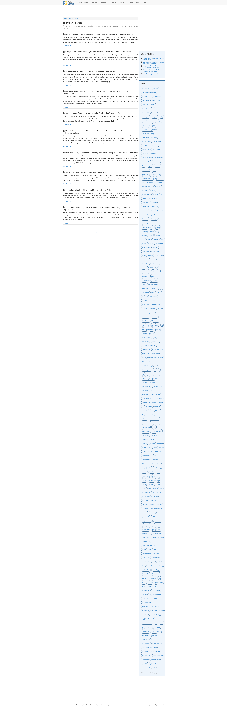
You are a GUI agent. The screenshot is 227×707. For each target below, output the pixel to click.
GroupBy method (152, 215)
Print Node (145, 92)
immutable (158, 186)
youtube (157, 227)
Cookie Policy (105, 705)
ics (153, 631)
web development (155, 419)
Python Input (159, 398)
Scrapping (145, 415)
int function (160, 109)
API (137, 3)
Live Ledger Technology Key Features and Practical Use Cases (154, 62)
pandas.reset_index (153, 353)
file (162, 325)
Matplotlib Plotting (155, 615)
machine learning (147, 455)
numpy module (146, 541)
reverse (144, 313)
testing (153, 292)
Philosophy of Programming (149, 137)
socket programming (147, 182)
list (158, 268)
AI (148, 325)
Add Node (154, 635)
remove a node (146, 170)
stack (143, 451)
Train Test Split (156, 394)
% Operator (145, 145)
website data (154, 439)
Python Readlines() (147, 362)
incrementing (157, 521)
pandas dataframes (155, 464)
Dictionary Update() (147, 186)
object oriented (146, 202)
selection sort (145, 341)
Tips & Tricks (83, 3)
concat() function (146, 141)
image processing (147, 521)
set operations (146, 158)
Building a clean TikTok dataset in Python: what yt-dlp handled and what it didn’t (99, 34)
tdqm (143, 374)
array (162, 239)
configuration (150, 374)
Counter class (146, 574)
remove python (146, 386)
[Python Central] (68, 3)
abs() (143, 153)
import (157, 325)
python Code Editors (157, 349)
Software (154, 435)
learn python (145, 276)
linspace (144, 578)
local (156, 586)
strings (162, 117)
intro (161, 488)
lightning (144, 582)
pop (150, 594)
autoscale (144, 443)
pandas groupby (146, 178)
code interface (146, 427)
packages (152, 443)
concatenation (156, 100)
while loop (144, 235)
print (153, 627)
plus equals (145, 500)
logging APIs (145, 611)
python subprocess (158, 537)
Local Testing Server (147, 398)
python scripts (146, 492)
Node (143, 566)
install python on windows (149, 345)
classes (144, 149)
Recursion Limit (146, 655)
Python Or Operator (147, 227)
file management (146, 370)
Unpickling (156, 239)
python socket (146, 668)
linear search (145, 635)
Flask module (145, 435)
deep (151, 231)
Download (159, 504)
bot (143, 525)
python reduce (159, 582)
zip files (151, 582)
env (152, 411)
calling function (160, 211)
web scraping (152, 402)
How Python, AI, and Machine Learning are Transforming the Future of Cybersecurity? (101, 152)
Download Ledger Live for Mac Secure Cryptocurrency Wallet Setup (153, 74)
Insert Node (145, 598)
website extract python (157, 509)
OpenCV (150, 255)
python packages (146, 280)
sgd (162, 255)
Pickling (155, 202)
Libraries (102, 3)
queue (158, 484)
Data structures (146, 88)
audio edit (144, 300)
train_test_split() (157, 431)
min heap (149, 451)
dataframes (154, 317)
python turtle (145, 190)
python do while (151, 153)
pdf (159, 480)
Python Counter (146, 537)
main (156, 623)
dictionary (160, 566)
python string (156, 423)
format (160, 664)
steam (154, 549)
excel (156, 255)
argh (149, 557)
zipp (149, 549)
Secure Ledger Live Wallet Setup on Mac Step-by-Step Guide (153, 70)
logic (161, 264)
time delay (155, 460)
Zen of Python (146, 100)
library (143, 586)
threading (151, 472)
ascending (157, 166)
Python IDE (151, 313)
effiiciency (144, 309)
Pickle (143, 166)
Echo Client (145, 104)
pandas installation (158, 96)
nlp (156, 362)
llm (161, 288)
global (143, 557)
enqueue (149, 166)
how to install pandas (148, 133)
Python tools (145, 639)
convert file (156, 149)
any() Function (146, 619)
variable (154, 517)
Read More (66, 45)
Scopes (154, 129)
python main (145, 660)
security (144, 480)
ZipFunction (154, 496)
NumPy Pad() (145, 109)
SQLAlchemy (157, 468)
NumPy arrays (155, 251)
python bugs (145, 496)
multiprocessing (146, 553)
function (153, 639)
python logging (156, 570)
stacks (143, 125)
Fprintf (144, 325)
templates (149, 406)
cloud (154, 655)
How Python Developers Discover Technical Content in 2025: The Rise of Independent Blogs (95, 131)
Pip (149, 247)
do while (155, 194)
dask (155, 366)
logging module (156, 643)
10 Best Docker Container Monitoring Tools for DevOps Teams (91, 71)
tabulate (144, 198)
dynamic (150, 586)
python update (146, 643)
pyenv (155, 178)
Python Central (159, 705)
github (149, 239)
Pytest (143, 353)
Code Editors (145, 390)
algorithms (155, 125)
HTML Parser (145, 304)
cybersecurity (145, 517)
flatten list (157, 411)
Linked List (158, 451)
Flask (151, 211)
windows (159, 309)
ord (148, 627)
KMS (159, 545)
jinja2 (155, 370)
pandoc (153, 190)
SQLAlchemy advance (148, 504)
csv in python (145, 533)
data (153, 109)
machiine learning (147, 366)
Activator (144, 472)
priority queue (154, 415)
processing (153, 513)
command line (146, 590)
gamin (154, 121)
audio (143, 239)
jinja (143, 329)
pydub (143, 268)
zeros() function (153, 284)
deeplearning (145, 260)
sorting (144, 243)
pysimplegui (149, 329)
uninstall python (146, 423)
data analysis (156, 162)
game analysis (146, 476)
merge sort (155, 378)
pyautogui (161, 655)
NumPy (144, 358)
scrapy (158, 472)
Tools (131, 3)
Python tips (154, 598)
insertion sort (145, 272)
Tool (159, 578)
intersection (154, 264)
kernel (157, 231)
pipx (143, 406)
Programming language (148, 382)
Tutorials (113, 3)
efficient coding (146, 162)
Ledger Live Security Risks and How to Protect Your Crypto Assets (153, 66)
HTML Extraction (146, 337)
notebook (158, 329)
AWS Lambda (146, 288)
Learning (152, 309)
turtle (149, 149)
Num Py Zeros (146, 321)
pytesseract (145, 411)
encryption (155, 117)
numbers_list (152, 578)
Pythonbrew (145, 219)
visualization (153, 296)
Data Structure (146, 529)
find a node (145, 211)
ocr (149, 447)
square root (145, 509)
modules (144, 402)
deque (148, 525)
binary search (157, 594)
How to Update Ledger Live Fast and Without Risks (153, 58)
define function (156, 590)
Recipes (122, 3)
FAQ (77, 705)
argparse (144, 284)
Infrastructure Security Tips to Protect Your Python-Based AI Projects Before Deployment (96, 208)
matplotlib (157, 651)
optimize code (153, 198)
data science (145, 292)
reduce (162, 623)
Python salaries (159, 243)
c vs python (155, 557)
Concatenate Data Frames (149, 647)
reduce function (155, 660)
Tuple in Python (156, 174)
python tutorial (151, 566)
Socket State (157, 141)
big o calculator (146, 121)
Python (160, 121)
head (155, 337)
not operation (152, 480)
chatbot (161, 447)
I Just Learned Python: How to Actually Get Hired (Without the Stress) (94, 113)
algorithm (155, 88)
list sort (144, 247)
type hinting (156, 553)
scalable (161, 402)
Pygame (153, 104)
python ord (153, 664)
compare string (146, 460)
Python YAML (154, 145)
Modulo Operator (146, 223)
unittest (153, 390)
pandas (154, 260)
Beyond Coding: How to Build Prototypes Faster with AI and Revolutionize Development (95, 92)
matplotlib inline (146, 631)
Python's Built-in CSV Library (150, 606)
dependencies (156, 476)
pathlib (159, 292)
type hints (144, 664)
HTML (153, 268)
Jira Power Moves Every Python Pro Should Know (86, 172)
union (151, 235)
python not (157, 406)
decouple (144, 333)
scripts (155, 455)
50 (104, 232)
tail (149, 378)
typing (143, 627)
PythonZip (145, 464)
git (148, 268)
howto (154, 529)
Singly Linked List (153, 488)
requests (152, 300)
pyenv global (145, 251)
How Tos (94, 3)
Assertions (145, 615)
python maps (145, 317)
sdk (153, 619)
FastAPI (156, 280)
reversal (150, 243)
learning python (156, 492)
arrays (158, 374)
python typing (145, 117)
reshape (151, 333)
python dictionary (146, 602)
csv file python (146, 570)
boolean (144, 447)
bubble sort (155, 207)
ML (152, 325)
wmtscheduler (146, 562)
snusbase (160, 443)
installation (153, 92)
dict (159, 529)
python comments (147, 651)
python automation (147, 623)
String (152, 276)
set (161, 194)
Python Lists (155, 321)
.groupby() (155, 247)
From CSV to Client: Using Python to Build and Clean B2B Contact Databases (98, 51)
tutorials (157, 235)
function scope (146, 174)
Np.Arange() (154, 219)
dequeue (159, 631)
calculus (154, 113)
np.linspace (154, 500)
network (159, 627)
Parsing (144, 378)
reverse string (146, 349)
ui (159, 370)
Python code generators (148, 545)
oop (143, 296)
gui (147, 296)
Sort (149, 125)
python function (146, 96)
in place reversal (156, 272)
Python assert (156, 574)
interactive (145, 231)
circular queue (156, 304)
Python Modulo (160, 182)
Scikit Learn (155, 288)
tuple (143, 215)
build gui (144, 484)
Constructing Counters (157, 611)
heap (153, 525)
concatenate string (158, 386)
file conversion (146, 113)
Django (155, 170)
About (143, 3)
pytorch (144, 549)
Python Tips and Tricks (75, 18)
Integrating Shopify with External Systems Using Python (89, 190)
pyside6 (155, 447)
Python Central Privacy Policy (90, 705)
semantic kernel (146, 194)
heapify (144, 488)
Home (65, 18)
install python (145, 129)
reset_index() (145, 394)
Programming (155, 341)
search (159, 562)
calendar (144, 594)
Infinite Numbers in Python (155, 358)
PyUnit (154, 427)
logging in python (156, 533)
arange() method (146, 468)
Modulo (144, 255)
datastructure (145, 207)
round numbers (146, 431)
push (153, 562)
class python (145, 264)
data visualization (157, 158)
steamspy (144, 513)
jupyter (154, 668)
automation (145, 439)
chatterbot (152, 484)
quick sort (144, 419)
